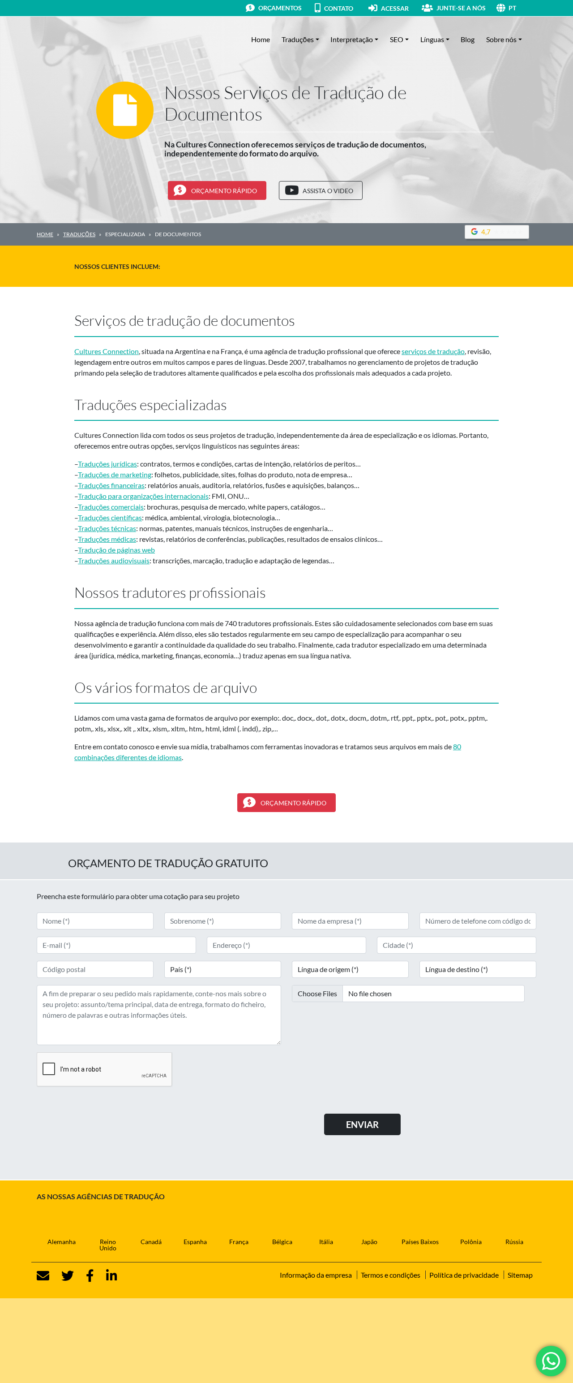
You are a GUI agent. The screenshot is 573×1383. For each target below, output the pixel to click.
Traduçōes (298, 39)
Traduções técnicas (107, 528)
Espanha (195, 1241)
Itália (326, 1241)
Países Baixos (420, 1241)
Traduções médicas (107, 539)
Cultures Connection (106, 351)
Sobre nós (501, 39)
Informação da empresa (316, 1275)
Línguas (432, 39)
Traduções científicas (110, 517)
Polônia (471, 1241)
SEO (396, 39)
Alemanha (61, 1241)
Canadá (151, 1241)
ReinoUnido (107, 1245)
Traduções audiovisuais (114, 560)
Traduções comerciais (111, 506)
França (238, 1241)
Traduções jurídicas (107, 463)
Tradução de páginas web (116, 549)
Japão (369, 1241)
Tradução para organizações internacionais (143, 496)
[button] (522, 7)
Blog (468, 39)
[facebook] (84, 1276)
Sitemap (520, 1275)
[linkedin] (106, 1276)
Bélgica (282, 1241)
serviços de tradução (433, 351)
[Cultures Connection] (86, 39)
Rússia (514, 1241)
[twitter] (62, 1276)
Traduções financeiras (111, 485)
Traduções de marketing (114, 474)
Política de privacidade (464, 1275)
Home (260, 39)
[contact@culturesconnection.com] (43, 1276)
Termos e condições (390, 1275)
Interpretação (351, 39)
